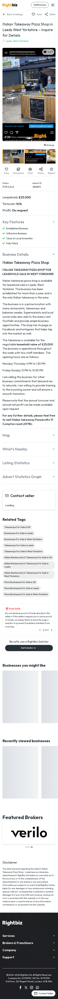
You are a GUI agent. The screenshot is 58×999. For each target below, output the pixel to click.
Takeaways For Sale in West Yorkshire (23, 551)
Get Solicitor (27, 647)
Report (51, 173)
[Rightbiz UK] (9, 5)
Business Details (15, 254)
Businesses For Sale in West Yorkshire (23, 539)
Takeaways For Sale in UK (17, 527)
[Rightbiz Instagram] (31, 988)
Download (18, 173)
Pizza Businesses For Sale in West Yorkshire (26, 594)
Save (39, 14)
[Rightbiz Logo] (12, 923)
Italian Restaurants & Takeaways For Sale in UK (28, 557)
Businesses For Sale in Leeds (18, 533)
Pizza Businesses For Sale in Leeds (21, 588)
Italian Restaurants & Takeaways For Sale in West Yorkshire (26, 574)
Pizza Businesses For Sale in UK (20, 582)
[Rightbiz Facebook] (20, 988)
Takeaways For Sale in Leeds (19, 545)
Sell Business (40, 4)
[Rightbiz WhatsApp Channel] (37, 988)
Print (30, 173)
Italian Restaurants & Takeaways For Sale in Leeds (26, 565)
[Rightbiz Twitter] (26, 988)
